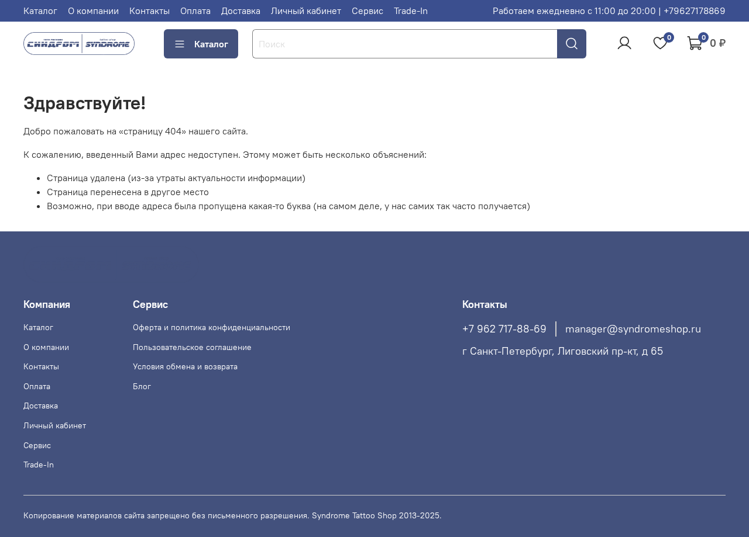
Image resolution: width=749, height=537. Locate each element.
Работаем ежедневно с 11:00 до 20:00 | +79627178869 (609, 10)
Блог (142, 386)
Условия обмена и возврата (185, 366)
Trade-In (411, 10)
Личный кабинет (306, 10)
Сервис (367, 10)
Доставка (240, 10)
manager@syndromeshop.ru (633, 329)
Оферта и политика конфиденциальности (211, 327)
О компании (93, 10)
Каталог (40, 10)
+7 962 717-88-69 (504, 329)
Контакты (149, 10)
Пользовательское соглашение (192, 347)
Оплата (195, 10)
